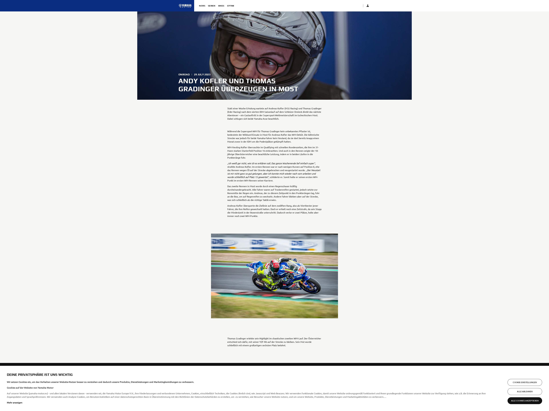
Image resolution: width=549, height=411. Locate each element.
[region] (274, 388)
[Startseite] (185, 5)
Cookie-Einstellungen (525, 382)
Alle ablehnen (525, 391)
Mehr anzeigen (14, 402)
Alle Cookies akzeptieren (525, 400)
